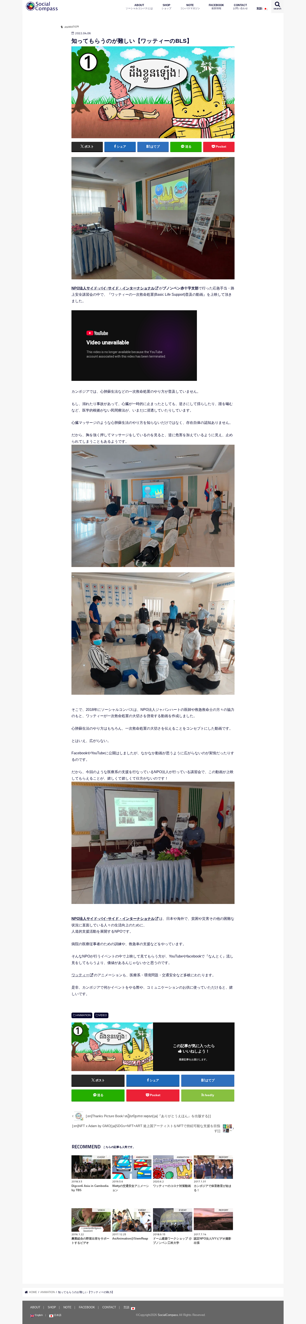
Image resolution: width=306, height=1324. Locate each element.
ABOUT (139, 7)
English (38, 1315)
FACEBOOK (216, 7)
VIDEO (103, 1015)
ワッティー (80, 975)
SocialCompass (168, 1315)
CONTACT (240, 7)
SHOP (166, 7)
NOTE (190, 7)
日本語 (57, 1315)
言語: (259, 8)
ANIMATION (83, 1015)
